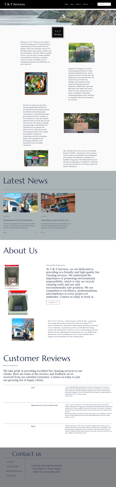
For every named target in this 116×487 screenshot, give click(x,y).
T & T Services (15, 4)
